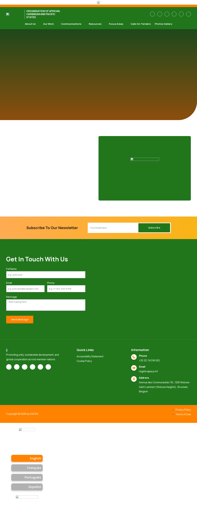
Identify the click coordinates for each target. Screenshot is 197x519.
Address (144, 377)
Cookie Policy (84, 361)
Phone (50, 283)
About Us (30, 23)
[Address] (134, 379)
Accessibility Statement (90, 356)
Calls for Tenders (141, 23)
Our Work (48, 23)
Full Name (11, 269)
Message (11, 297)
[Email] (134, 368)
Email (9, 283)
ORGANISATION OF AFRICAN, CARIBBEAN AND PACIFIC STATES (43, 14)
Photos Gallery (163, 23)
